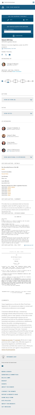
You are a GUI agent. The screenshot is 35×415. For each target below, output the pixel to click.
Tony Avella (10, 142)
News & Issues (6, 371)
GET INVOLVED (6, 406)
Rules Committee (17, 71)
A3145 (9, 193)
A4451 (3, 169)
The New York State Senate (9, 2)
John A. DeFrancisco (13, 150)
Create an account (7, 340)
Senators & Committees (10, 374)
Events (4, 384)
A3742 (9, 192)
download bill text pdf (9, 48)
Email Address (9, 29)
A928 (9, 195)
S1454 (9, 187)
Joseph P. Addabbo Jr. (13, 128)
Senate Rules (5, 173)
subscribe (19, 35)
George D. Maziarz (12, 64)
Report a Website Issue (10, 394)
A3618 (8, 190)
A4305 (9, 188)
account (17, 340)
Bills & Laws (6, 377)
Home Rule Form (7, 397)
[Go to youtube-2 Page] (3, 366)
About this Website (8, 403)
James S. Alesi (11, 135)
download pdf (29, 245)
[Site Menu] (33, 2)
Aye (11, 19)
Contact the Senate (9, 391)
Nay (27, 19)
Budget (4, 380)
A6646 (13, 187)
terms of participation (8, 349)
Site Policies (6, 400)
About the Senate (8, 387)
